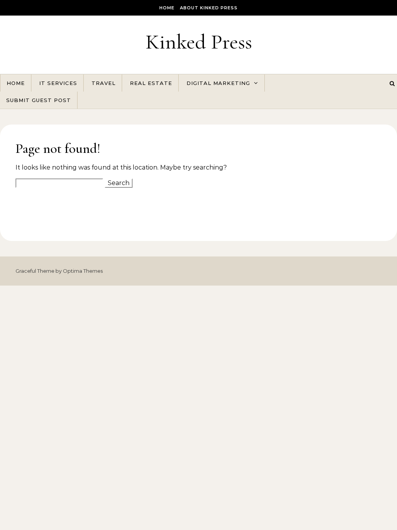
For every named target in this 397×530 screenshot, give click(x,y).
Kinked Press (198, 41)
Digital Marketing (218, 83)
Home (166, 7)
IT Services (58, 83)
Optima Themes (83, 271)
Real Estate (151, 83)
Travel (103, 83)
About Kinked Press (209, 7)
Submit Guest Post (38, 100)
